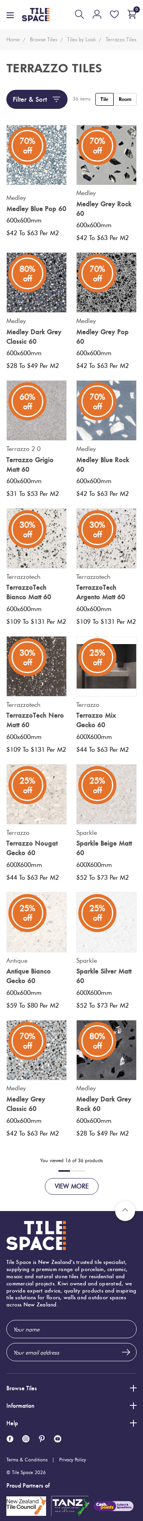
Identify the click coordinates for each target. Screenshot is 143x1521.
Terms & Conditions (27, 1460)
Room (125, 99)
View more (72, 1186)
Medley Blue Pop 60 (36, 208)
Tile (104, 99)
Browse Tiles (21, 1388)
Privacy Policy (72, 1460)
